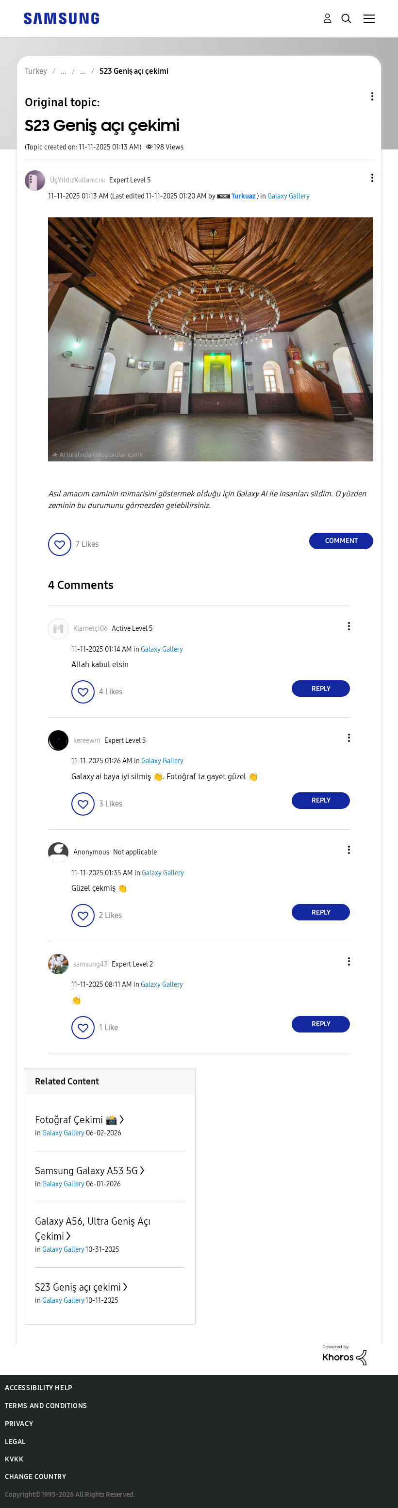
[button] (356, 177)
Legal (15, 1442)
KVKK (14, 1459)
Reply (321, 689)
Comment (341, 541)
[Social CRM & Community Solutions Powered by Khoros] (344, 1354)
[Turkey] (61, 17)
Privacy (19, 1424)
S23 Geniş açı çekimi (78, 1287)
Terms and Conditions (46, 1406)
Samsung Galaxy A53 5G (86, 1171)
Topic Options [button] (355, 96)
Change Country (35, 1477)
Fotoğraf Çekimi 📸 (76, 1120)
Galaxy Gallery (288, 196)
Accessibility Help (38, 1388)
